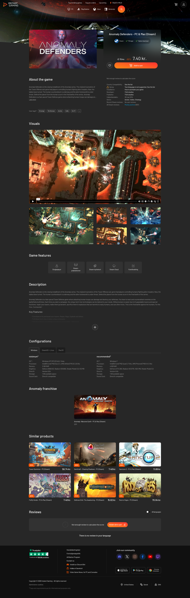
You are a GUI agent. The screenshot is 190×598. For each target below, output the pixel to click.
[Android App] (138, 570)
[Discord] (119, 557)
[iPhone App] (123, 570)
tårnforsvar (51, 111)
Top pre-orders (90, 3)
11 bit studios (129, 92)
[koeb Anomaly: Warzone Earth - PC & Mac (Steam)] (95, 407)
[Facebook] (143, 557)
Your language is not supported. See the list (140, 87)
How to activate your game (134, 90)
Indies (132, 100)
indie (67, 111)
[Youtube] (150, 557)
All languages (156, 512)
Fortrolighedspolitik (73, 554)
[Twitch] (158, 557)
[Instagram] (135, 557)
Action (127, 100)
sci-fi (73, 111)
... (79, 111)
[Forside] (10, 4)
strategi (41, 111)
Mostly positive (130, 105)
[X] (127, 557)
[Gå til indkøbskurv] (176, 4)
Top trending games (75, 3)
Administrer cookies (36, 585)
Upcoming (102, 3)
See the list (128, 84)
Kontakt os (70, 561)
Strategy (138, 100)
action (60, 111)
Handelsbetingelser (73, 550)
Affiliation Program (73, 557)
